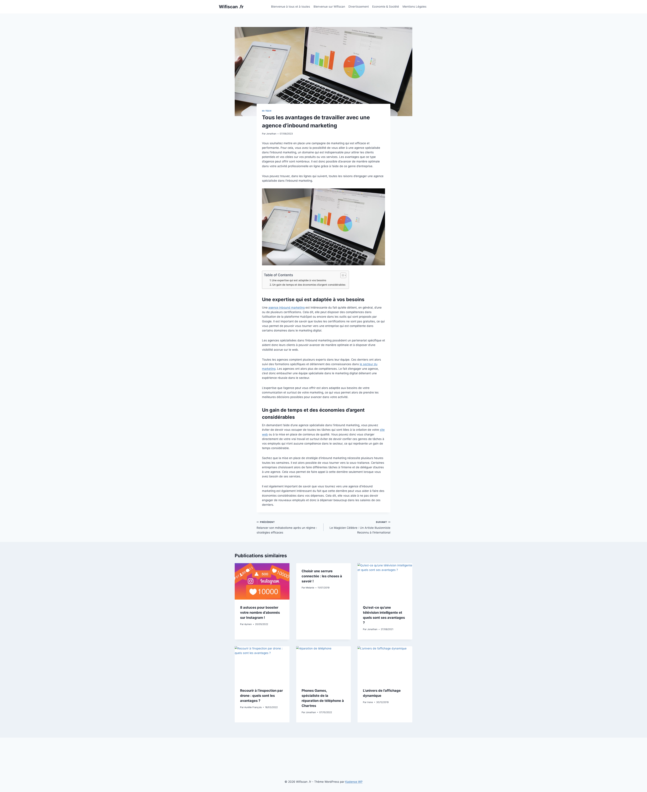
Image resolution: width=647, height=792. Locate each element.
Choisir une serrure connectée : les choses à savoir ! (322, 576)
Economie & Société (385, 6)
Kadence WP (354, 781)
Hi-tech (266, 111)
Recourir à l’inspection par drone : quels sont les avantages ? (261, 696)
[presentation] (262, 581)
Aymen (248, 624)
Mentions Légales (414, 6)
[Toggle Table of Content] (341, 275)
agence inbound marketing (286, 307)
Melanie (310, 587)
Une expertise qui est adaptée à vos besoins (299, 280)
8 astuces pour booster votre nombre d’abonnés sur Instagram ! (260, 612)
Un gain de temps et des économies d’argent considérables (308, 284)
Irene (370, 702)
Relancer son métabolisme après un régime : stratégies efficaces (287, 527)
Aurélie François (253, 707)
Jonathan (271, 133)
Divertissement (358, 6)
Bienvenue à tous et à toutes (290, 6)
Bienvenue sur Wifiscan (329, 6)
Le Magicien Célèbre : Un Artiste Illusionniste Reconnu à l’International (360, 527)
